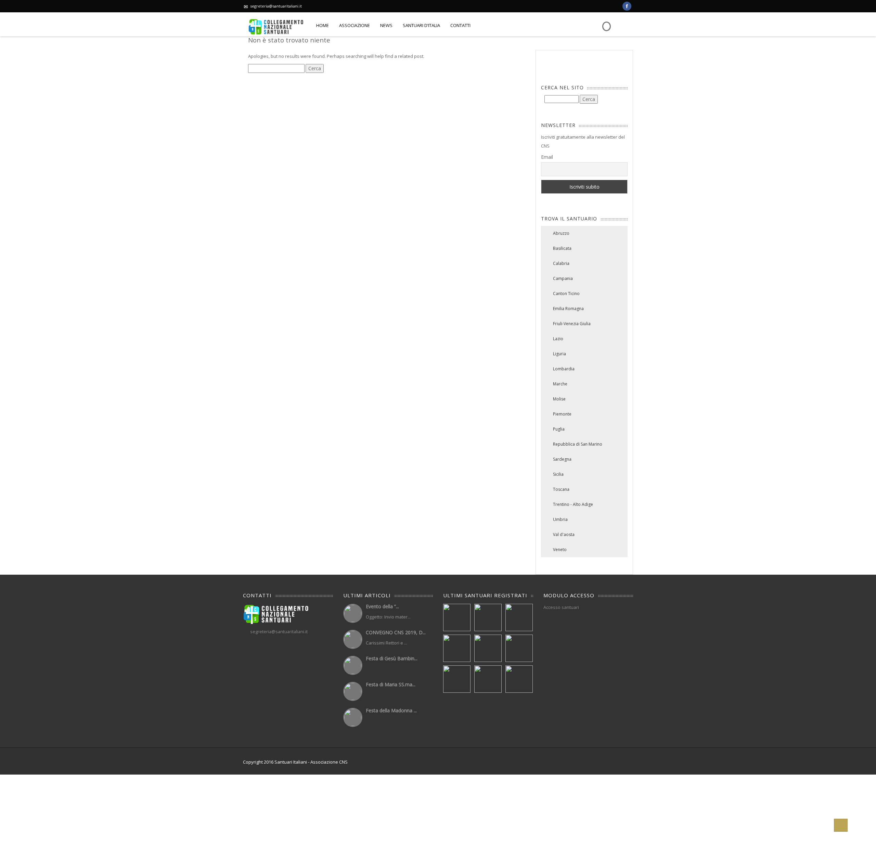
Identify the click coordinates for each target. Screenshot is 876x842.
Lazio (558, 339)
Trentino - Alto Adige (573, 504)
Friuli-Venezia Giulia (572, 324)
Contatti (460, 25)
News (386, 25)
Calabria (561, 263)
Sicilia (558, 474)
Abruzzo (561, 233)
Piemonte (562, 414)
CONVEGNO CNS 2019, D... (396, 632)
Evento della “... (382, 606)
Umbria (560, 519)
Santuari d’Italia (421, 25)
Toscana (561, 489)
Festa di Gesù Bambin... (391, 658)
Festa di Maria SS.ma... (390, 684)
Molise (559, 399)
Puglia (559, 429)
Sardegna (562, 459)
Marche (560, 384)
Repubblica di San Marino (577, 444)
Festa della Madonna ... (391, 710)
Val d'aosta (564, 534)
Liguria (559, 354)
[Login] (605, 21)
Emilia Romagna (568, 308)
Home (322, 25)
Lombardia (564, 369)
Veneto (560, 549)
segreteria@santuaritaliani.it (276, 6)
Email (547, 157)
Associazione (354, 25)
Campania (563, 278)
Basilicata (562, 248)
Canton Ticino (566, 293)
